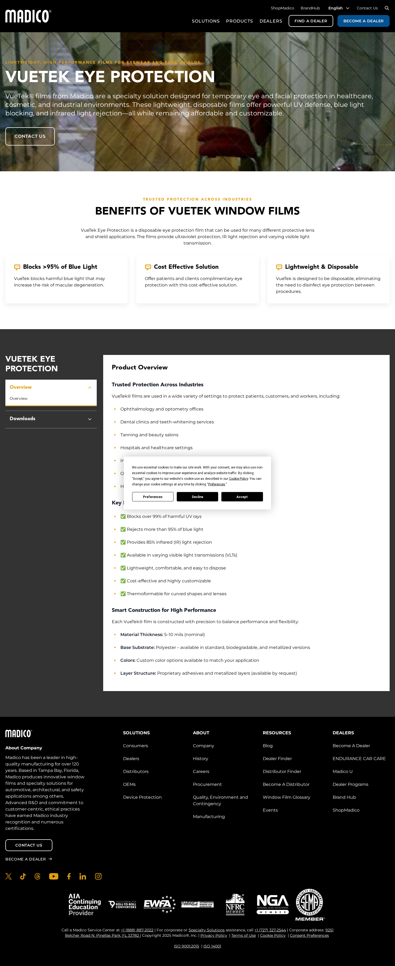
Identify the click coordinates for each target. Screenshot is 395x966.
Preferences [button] (216, 484)
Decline (197, 497)
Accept (242, 497)
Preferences (153, 497)
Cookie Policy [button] (238, 479)
